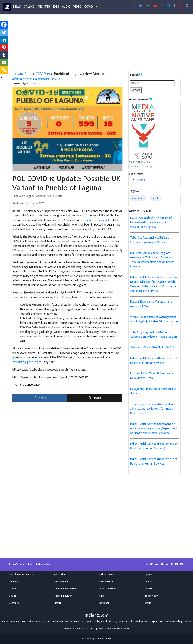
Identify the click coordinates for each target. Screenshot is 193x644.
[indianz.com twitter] (141, 6)
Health (57, 603)
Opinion (149, 574)
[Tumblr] (4, 55)
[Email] (4, 62)
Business (14, 581)
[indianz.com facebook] (134, 6)
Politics (149, 581)
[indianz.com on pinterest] (172, 564)
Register (44, 6)
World (148, 603)
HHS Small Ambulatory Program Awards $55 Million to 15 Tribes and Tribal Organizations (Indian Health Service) (152, 259)
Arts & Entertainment (21, 574)
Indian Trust (106, 581)
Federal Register (63, 596)
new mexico (138, 198)
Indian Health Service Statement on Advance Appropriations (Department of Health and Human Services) (154, 428)
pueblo (155, 198)
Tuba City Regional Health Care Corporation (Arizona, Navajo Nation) (154, 334)
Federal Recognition (65, 588)
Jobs (56, 6)
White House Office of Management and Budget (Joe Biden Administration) (154, 319)
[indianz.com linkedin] (168, 6)
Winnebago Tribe (181, 621)
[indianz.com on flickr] (187, 6)
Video (77, 6)
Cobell (12, 596)
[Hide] (1, 77)
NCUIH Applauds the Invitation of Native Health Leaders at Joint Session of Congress (151, 222)
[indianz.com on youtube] (155, 6)
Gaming (29, 6)
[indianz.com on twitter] (151, 564)
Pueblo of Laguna (96, 220)
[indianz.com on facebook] (147, 564)
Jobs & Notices (108, 588)
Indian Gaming (107, 574)
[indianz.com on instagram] (167, 564)
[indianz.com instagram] (162, 6)
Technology (151, 596)
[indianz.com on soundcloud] (157, 564)
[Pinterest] (4, 47)
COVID (88, 6)
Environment (61, 581)
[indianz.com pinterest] (181, 6)
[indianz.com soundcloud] (147, 6)
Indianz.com (104, 638)
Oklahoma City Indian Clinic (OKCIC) (152, 347)
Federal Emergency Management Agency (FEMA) (151, 304)
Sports (148, 588)
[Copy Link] (4, 70)
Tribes (141, 180)
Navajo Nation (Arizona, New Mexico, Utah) (153, 391)
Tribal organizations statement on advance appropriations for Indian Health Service (152, 409)
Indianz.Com (21, 74)
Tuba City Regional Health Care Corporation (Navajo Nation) (149, 240)
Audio (66, 6)
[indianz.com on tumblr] (174, 6)
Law (101, 596)
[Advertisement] (96, 43)
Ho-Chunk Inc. (108, 621)
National (104, 603)
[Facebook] (4, 25)
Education (60, 574)
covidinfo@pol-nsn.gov (26, 362)
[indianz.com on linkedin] (181, 564)
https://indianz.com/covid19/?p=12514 (37, 78)
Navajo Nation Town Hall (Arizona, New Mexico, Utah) (151, 376)
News (17, 6)
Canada (13, 588)
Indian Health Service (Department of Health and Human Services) (154, 360)
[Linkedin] (4, 40)
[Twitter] (4, 32)
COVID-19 (43, 74)
